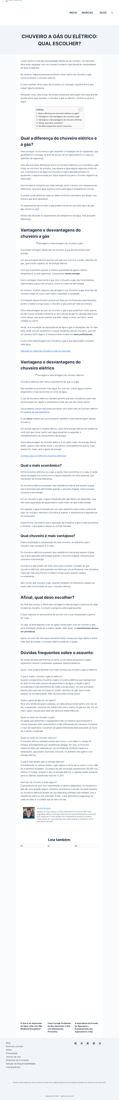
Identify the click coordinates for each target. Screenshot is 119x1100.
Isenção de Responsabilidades (20, 1063)
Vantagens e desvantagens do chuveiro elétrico (59, 120)
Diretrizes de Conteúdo (17, 1060)
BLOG (103, 12)
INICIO (73, 12)
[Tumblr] (94, 1043)
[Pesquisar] (112, 13)
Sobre (9, 1050)
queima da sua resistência (36, 412)
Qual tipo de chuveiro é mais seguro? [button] (39, 782)
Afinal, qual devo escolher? (51, 123)
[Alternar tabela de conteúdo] (79, 110)
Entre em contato (14, 1046)
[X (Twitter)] (88, 1043)
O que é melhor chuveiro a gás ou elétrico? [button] (41, 676)
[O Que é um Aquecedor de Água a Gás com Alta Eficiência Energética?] (32, 932)
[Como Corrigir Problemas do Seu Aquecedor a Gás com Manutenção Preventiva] (59, 932)
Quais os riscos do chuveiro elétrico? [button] (38, 738)
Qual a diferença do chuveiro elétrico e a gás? (58, 113)
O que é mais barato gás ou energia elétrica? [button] (42, 761)
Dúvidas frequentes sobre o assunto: (55, 126)
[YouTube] (75, 1043)
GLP (37, 209)
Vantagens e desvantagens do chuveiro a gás (58, 116)
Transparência (13, 1067)
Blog (8, 1043)
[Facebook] (81, 1043)
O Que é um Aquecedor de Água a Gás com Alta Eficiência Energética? (31, 1026)
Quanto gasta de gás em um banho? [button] (38, 700)
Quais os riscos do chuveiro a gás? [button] (37, 717)
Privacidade (11, 1053)
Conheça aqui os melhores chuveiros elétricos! (43, 456)
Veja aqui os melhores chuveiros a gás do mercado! (46, 351)
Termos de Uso (13, 1057)
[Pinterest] (100, 1043)
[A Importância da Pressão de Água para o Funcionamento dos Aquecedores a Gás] (86, 932)
